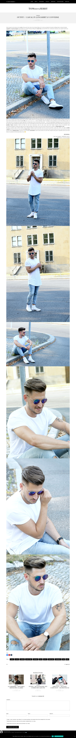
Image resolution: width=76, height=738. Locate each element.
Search (66, 1)
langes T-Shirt (28, 659)
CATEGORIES (41, 1)
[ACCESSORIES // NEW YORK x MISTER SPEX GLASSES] (16, 679)
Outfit (45, 659)
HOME (32, 1)
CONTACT (47, 1)
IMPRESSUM (53, 1)
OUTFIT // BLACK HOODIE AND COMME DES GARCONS (38, 687)
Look (41, 659)
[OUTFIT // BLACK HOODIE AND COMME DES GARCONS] (38, 679)
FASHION (38, 15)
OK (52, 736)
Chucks (16, 659)
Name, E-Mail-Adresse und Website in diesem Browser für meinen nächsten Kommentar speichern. (28, 719)
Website (51, 713)
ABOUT (36, 1)
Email (29, 713)
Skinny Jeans (51, 659)
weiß (67, 659)
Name (7, 713)
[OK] (74, 736)
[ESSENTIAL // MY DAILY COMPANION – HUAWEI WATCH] (59, 679)
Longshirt (36, 659)
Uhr (63, 659)
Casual (12, 659)
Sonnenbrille (58, 659)
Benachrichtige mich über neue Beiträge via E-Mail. (18, 723)
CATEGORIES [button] (10, 2)
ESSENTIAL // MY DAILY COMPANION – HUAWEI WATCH (59, 687)
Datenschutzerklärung (59, 736)
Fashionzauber (60, 1)
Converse (22, 659)
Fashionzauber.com (30, 120)
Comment (8, 699)
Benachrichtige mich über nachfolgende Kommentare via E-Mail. (21, 721)
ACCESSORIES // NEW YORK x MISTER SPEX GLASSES (16, 687)
